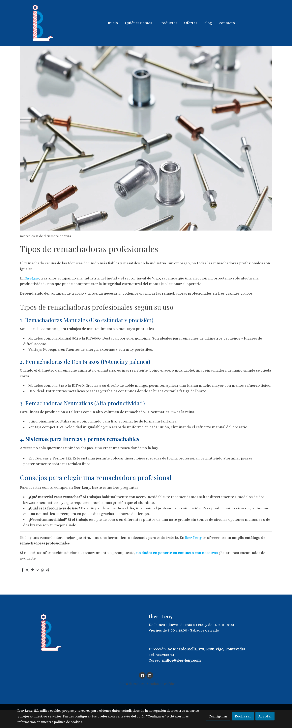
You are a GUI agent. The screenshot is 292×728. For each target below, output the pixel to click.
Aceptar (265, 716)
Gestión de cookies (161, 684)
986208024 (165, 655)
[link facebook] (142, 675)
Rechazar (243, 716)
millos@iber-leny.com (181, 660)
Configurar (218, 716)
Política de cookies (131, 684)
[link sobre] (80, 632)
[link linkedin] (149, 675)
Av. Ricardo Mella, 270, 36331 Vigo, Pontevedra (206, 649)
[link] (43, 23)
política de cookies (68, 722)
